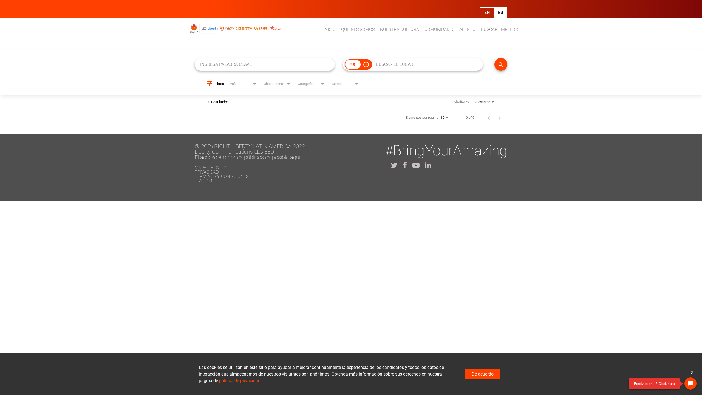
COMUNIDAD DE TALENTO (449, 29)
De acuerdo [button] (483, 374)
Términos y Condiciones (221, 176)
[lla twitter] (394, 165)
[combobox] (264, 64)
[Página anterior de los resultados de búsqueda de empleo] (488, 117)
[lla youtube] (416, 165)
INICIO (330, 29)
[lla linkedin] (428, 165)
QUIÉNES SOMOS (358, 29)
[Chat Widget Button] (690, 383)
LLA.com (203, 181)
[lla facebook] (405, 165)
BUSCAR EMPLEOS (499, 29)
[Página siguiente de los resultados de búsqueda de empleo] (499, 117)
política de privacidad (240, 380)
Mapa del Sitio (211, 167)
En (487, 12)
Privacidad (207, 172)
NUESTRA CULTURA (399, 29)
